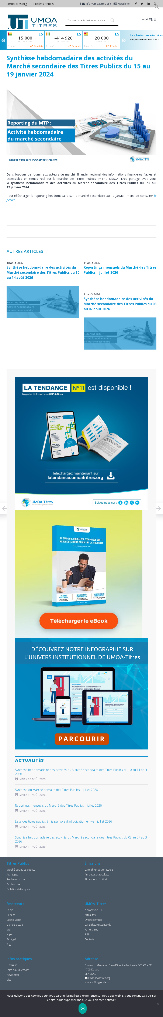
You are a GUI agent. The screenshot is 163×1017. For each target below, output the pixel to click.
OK (83, 1008)
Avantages (12, 874)
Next (124, 40)
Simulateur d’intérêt (96, 879)
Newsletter (124, 4)
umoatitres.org (17, 4)
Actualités (90, 915)
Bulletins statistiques (18, 889)
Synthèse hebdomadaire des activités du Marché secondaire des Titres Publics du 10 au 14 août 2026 (43, 272)
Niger (10, 934)
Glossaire (12, 965)
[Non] (158, 1003)
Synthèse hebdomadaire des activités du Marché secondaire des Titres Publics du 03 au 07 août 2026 (120, 303)
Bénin (10, 910)
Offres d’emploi (93, 920)
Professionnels (43, 4)
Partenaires (91, 929)
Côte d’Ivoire (14, 920)
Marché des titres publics (21, 869)
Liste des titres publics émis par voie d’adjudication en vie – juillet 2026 (63, 821)
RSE (87, 934)
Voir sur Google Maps (96, 982)
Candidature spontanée (98, 924)
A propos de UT (93, 910)
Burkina (11, 915)
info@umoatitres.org (98, 4)
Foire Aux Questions (18, 970)
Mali (9, 929)
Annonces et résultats (97, 874)
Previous (3, 40)
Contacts (89, 939)
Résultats (38, 46)
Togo (9, 944)
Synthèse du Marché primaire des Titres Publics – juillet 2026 (56, 790)
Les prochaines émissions (144, 39)
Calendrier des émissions (99, 869)
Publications (13, 884)
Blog (9, 980)
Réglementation (16, 879)
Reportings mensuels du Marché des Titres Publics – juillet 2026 (58, 805)
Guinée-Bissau (15, 924)
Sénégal (11, 939)
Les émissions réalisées (146, 35)
